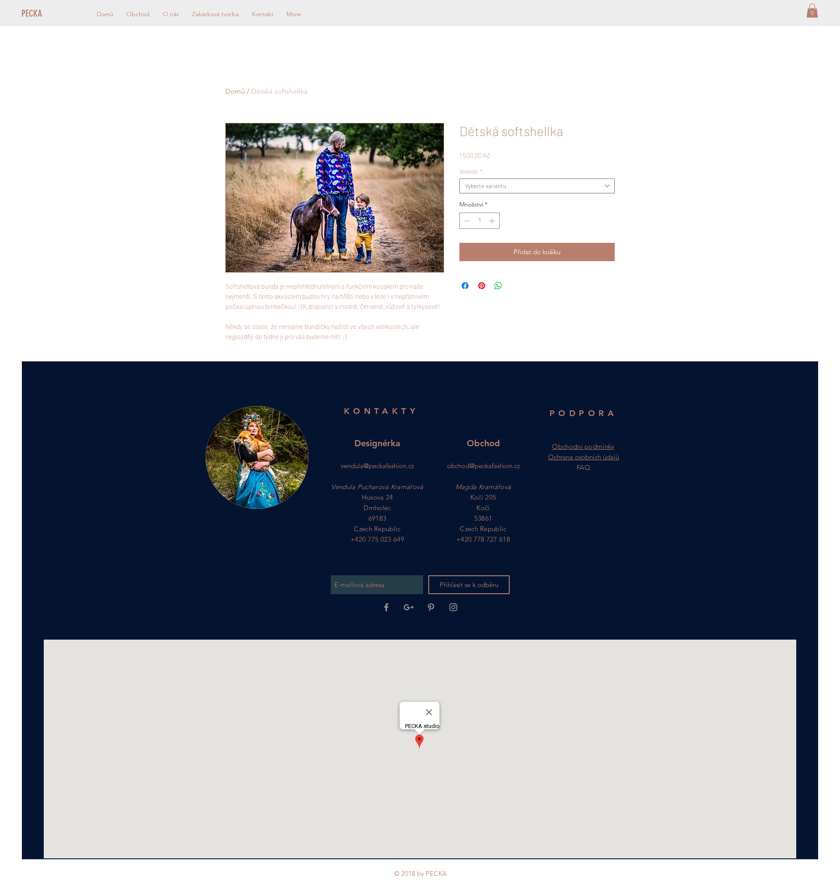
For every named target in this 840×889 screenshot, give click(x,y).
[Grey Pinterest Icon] (431, 607)
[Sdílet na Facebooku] (465, 285)
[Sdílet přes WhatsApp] (498, 285)
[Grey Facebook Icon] (386, 607)
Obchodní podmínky (583, 446)
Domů (235, 91)
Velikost (470, 171)
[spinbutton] (479, 220)
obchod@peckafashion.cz (483, 466)
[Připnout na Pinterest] (481, 285)
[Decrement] (466, 220)
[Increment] (492, 220)
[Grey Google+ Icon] (408, 607)
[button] (812, 11)
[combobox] (537, 185)
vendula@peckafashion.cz (377, 466)
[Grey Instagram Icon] (453, 607)
